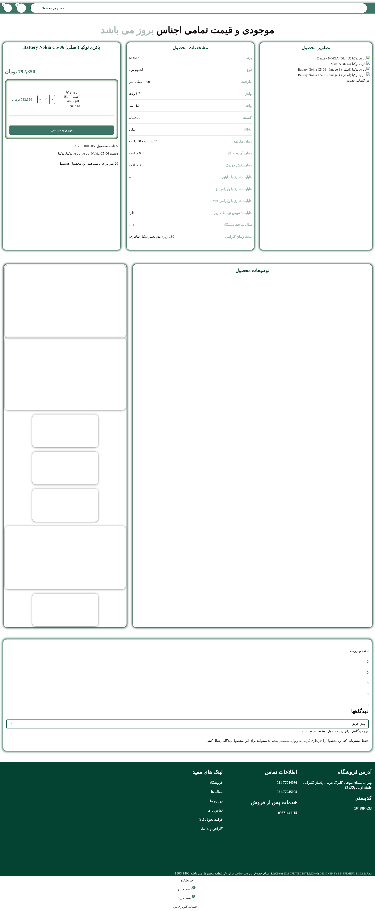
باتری (86, 153)
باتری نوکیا (73, 153)
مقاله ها (217, 792)
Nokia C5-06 (100, 153)
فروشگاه (216, 782)
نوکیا (61, 153)
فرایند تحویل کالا (211, 819)
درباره (218, 801)
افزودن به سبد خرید (61, 130)
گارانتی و (216, 829)
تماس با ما (215, 810)
